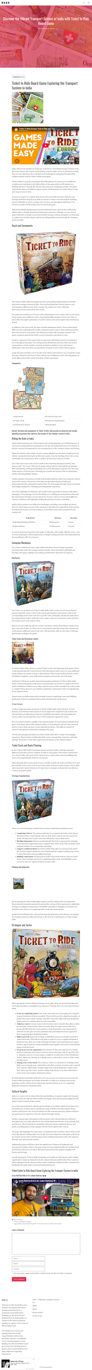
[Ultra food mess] (5, 3)
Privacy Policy (37, 1312)
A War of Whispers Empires (23, 1222)
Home (34, 1309)
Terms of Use (37, 1316)
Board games (18, 1219)
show (22, 77)
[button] (83, 3)
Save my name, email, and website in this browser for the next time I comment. (43, 1273)
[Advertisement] (46, 43)
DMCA (34, 1306)
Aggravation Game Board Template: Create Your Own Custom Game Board (37, 1224)
